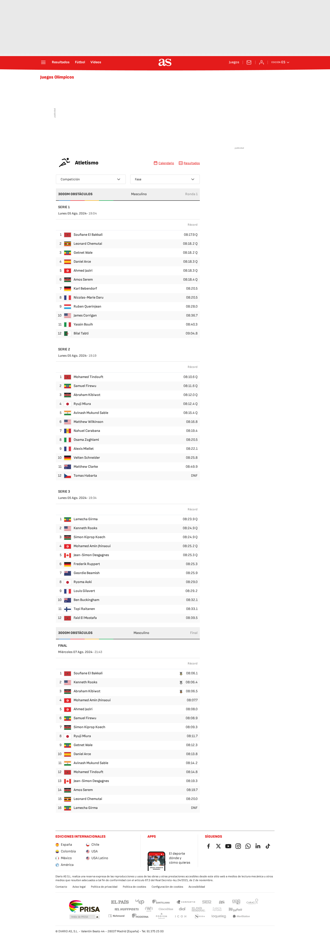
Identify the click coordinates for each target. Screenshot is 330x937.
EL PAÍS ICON (180, 916)
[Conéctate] (261, 62)
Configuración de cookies (167, 887)
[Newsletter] (249, 62)
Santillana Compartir (186, 901)
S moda (199, 916)
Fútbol (80, 62)
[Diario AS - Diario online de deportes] (165, 62)
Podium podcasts (161, 916)
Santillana (160, 901)
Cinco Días (166, 909)
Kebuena (235, 909)
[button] (84, 917)
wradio (149, 909)
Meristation (241, 916)
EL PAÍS (120, 901)
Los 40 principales (139, 901)
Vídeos (95, 62)
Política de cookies (134, 887)
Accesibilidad (197, 887)
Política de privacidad (104, 887)
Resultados (61, 62)
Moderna (140, 916)
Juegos (234, 62)
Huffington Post (126, 909)
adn (236, 901)
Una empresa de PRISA (84, 906)
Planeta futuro (217, 909)
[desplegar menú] (43, 62)
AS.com (222, 901)
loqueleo (219, 916)
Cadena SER (206, 901)
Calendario (166, 163)
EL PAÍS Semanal (198, 909)
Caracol (252, 901)
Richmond (116, 916)
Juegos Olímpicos (57, 77)
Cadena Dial (182, 909)
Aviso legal (79, 887)
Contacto (61, 887)
